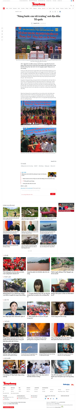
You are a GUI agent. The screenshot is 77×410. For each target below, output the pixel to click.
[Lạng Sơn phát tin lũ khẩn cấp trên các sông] (38, 264)
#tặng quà (47, 166)
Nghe (2, 28)
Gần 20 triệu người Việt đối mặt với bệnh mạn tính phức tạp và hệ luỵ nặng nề (62, 376)
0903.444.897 (34, 397)
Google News (60, 12)
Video (70, 8)
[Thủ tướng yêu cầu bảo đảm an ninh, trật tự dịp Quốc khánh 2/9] (14, 264)
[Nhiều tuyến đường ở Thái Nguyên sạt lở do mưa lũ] (62, 264)
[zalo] (54, 399)
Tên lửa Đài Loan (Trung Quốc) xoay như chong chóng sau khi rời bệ (29, 354)
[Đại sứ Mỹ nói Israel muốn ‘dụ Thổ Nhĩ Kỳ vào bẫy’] (11, 239)
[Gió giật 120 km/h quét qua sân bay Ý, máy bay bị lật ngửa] (47, 348)
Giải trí (54, 8)
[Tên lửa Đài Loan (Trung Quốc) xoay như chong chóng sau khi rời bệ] (29, 348)
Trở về (2, 40)
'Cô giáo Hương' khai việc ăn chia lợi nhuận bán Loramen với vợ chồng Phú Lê (38, 295)
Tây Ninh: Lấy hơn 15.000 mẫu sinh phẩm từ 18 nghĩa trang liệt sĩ (29, 218)
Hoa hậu (66, 8)
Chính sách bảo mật (65, 395)
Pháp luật (35, 8)
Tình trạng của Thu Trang (58, 316)
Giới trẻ (31, 8)
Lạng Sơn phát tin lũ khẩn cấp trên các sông (38, 272)
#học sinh (53, 166)
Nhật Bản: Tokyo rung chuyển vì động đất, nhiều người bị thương (10, 354)
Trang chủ (4, 8)
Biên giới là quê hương (29, 181)
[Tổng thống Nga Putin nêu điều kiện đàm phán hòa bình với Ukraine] (11, 226)
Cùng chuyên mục (9, 205)
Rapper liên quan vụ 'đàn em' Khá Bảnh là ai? (62, 294)
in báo (55, 12)
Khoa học (62, 8)
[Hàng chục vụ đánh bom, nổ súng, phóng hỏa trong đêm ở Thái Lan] (38, 330)
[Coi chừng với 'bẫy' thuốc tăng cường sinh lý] (14, 367)
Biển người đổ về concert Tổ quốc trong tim (37, 317)
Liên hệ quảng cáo (21, 395)
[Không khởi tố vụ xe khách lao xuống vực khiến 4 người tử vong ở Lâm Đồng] (14, 285)
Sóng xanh (15, 8)
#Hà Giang (41, 166)
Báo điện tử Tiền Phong (38, 4)
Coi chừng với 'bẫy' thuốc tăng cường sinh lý (13, 375)
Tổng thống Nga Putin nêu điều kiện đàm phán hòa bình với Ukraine (11, 232)
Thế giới (27, 8)
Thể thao (39, 8)
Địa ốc (19, 8)
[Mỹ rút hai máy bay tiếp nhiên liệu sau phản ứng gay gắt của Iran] (48, 226)
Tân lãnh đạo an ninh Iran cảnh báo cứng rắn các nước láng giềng (65, 354)
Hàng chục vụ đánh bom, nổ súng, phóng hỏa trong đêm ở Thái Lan (37, 338)
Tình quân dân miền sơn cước (29, 183)
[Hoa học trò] (72, 385)
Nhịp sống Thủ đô (6, 393)
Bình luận (2, 37)
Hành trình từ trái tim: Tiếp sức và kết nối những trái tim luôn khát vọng (39, 178)
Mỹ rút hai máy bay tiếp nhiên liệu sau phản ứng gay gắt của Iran (47, 232)
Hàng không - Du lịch (61, 391)
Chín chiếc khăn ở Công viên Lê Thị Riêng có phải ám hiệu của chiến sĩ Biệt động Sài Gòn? (29, 246)
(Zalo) (25, 397)
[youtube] (73, 1)
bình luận (58, 12)
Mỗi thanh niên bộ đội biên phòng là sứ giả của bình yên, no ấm (34, 174)
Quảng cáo (60, 0)
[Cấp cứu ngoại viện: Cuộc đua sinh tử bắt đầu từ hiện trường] (38, 367)
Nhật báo (13, 387)
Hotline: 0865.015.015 (24, 0)
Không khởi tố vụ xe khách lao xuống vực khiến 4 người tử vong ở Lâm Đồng (14, 294)
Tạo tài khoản (29, 188)
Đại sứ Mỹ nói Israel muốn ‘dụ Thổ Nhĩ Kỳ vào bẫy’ (10, 246)
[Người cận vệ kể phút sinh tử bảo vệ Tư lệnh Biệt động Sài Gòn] (29, 226)
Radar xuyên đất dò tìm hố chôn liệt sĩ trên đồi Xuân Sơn (11, 218)
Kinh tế (10, 8)
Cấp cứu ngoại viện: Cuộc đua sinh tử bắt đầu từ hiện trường (38, 375)
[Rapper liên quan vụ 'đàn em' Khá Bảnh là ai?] (62, 285)
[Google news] (57, 399)
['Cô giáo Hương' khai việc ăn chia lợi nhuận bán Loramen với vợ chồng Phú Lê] (38, 285)
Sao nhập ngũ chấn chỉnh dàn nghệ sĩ (14, 316)
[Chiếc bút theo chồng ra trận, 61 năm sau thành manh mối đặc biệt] (48, 212)
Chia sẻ (2, 31)
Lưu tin (2, 34)
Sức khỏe (22, 8)
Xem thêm (73, 8)
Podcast (28, 387)
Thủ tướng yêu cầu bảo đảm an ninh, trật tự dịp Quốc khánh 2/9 (13, 272)
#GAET (35, 166)
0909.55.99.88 (20, 397)
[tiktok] (51, 398)
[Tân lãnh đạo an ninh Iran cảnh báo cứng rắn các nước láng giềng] (66, 348)
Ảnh (19, 387)
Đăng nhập (23, 188)
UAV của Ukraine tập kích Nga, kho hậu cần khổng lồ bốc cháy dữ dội (47, 246)
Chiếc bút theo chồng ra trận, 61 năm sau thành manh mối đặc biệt (48, 218)
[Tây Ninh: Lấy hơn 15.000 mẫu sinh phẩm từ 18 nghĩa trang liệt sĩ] (29, 212)
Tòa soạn (54, 0)
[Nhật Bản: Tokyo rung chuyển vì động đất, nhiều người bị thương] (11, 348)
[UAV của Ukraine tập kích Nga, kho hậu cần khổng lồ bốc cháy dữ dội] (48, 239)
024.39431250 (6, 399)
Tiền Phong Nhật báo (33, 0)
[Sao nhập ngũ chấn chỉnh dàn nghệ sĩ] (14, 308)
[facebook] (71, 1)
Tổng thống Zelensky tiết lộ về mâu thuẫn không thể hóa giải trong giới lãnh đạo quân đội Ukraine (13, 339)
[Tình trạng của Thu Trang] (62, 308)
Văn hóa (50, 8)
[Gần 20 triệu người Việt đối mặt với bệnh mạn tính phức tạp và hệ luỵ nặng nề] (62, 367)
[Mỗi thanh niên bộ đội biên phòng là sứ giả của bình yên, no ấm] (52, 174)
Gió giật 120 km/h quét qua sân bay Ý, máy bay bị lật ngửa (47, 354)
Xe (47, 8)
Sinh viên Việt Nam (41, 0)
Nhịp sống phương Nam (15, 393)
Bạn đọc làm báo (9, 407)
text (53, 12)
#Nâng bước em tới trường (27, 166)
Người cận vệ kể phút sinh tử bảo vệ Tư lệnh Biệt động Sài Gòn (29, 232)
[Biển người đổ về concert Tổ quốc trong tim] (38, 308)
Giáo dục (57, 8)
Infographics (45, 387)
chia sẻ (50, 12)
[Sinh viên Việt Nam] (66, 385)
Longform (36, 387)
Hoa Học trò (48, 0)
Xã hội (7, 8)
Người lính (43, 8)
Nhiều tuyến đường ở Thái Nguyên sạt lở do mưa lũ (62, 272)
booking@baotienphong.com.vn (23, 398)
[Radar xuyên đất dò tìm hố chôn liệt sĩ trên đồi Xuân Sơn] (11, 212)
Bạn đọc (51, 391)
